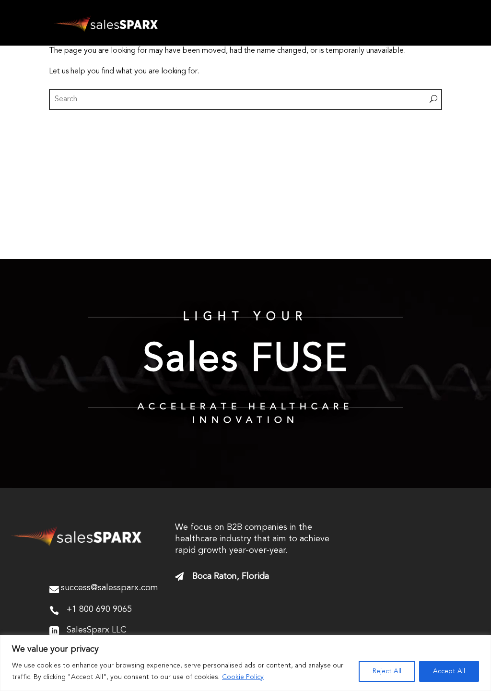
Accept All (449, 671)
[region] (245, 663)
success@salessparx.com (109, 588)
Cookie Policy (243, 677)
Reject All (387, 671)
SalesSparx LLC (96, 630)
